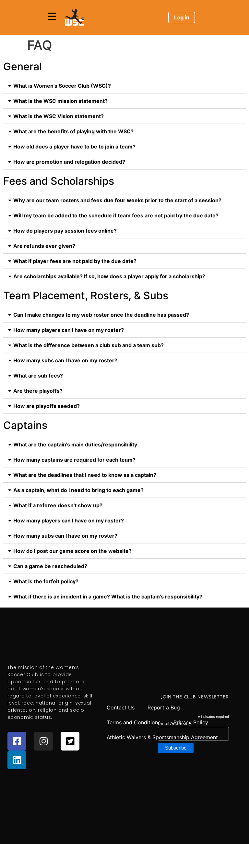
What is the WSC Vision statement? (58, 116)
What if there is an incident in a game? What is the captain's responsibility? (107, 596)
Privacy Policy (190, 722)
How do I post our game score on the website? (72, 551)
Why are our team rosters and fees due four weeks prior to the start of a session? (117, 200)
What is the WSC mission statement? (60, 101)
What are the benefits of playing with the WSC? (73, 131)
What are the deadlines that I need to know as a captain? (84, 475)
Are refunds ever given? (44, 246)
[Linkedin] (16, 760)
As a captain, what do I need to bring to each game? (78, 490)
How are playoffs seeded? (46, 406)
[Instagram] (43, 741)
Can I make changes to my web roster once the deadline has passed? (101, 315)
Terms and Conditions (133, 722)
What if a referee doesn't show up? (57, 505)
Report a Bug (164, 707)
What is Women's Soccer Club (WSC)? (62, 85)
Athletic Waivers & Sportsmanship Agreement (162, 737)
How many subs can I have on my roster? (65, 360)
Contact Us (121, 707)
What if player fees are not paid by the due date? (74, 261)
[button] (124, 85)
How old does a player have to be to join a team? (74, 146)
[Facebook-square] (16, 741)
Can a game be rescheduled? (50, 566)
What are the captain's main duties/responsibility (75, 444)
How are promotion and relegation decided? (69, 162)
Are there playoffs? (38, 391)
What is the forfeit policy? (45, 581)
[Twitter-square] (70, 741)
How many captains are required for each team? (74, 459)
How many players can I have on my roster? (68, 330)
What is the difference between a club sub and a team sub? (88, 345)
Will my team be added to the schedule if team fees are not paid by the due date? (116, 215)
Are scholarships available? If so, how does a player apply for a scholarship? (109, 276)
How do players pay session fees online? (65, 230)
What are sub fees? (38, 375)
